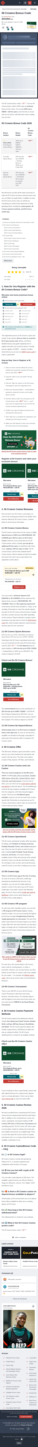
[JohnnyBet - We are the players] (3, 3)
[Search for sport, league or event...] (20, 3)
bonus (19, 1443)
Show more (8, 260)
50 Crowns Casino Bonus (13, 227)
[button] (19, 301)
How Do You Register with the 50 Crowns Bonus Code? (19, 222)
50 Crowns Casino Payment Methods (14, 251)
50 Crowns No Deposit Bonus (14, 233)
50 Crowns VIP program (12, 246)
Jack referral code (8, 1099)
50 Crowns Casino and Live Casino (16, 238)
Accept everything (26, 1416)
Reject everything (12, 1416)
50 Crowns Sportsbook (12, 241)
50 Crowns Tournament (12, 249)
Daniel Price (7, 16)
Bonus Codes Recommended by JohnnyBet (14, 9)
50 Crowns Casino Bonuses (11, 225)
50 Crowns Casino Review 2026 (13, 254)
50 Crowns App (10, 243)
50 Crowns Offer (8, 235)
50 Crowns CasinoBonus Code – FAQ (14, 257)
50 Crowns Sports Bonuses (13, 230)
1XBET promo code (27, 352)
